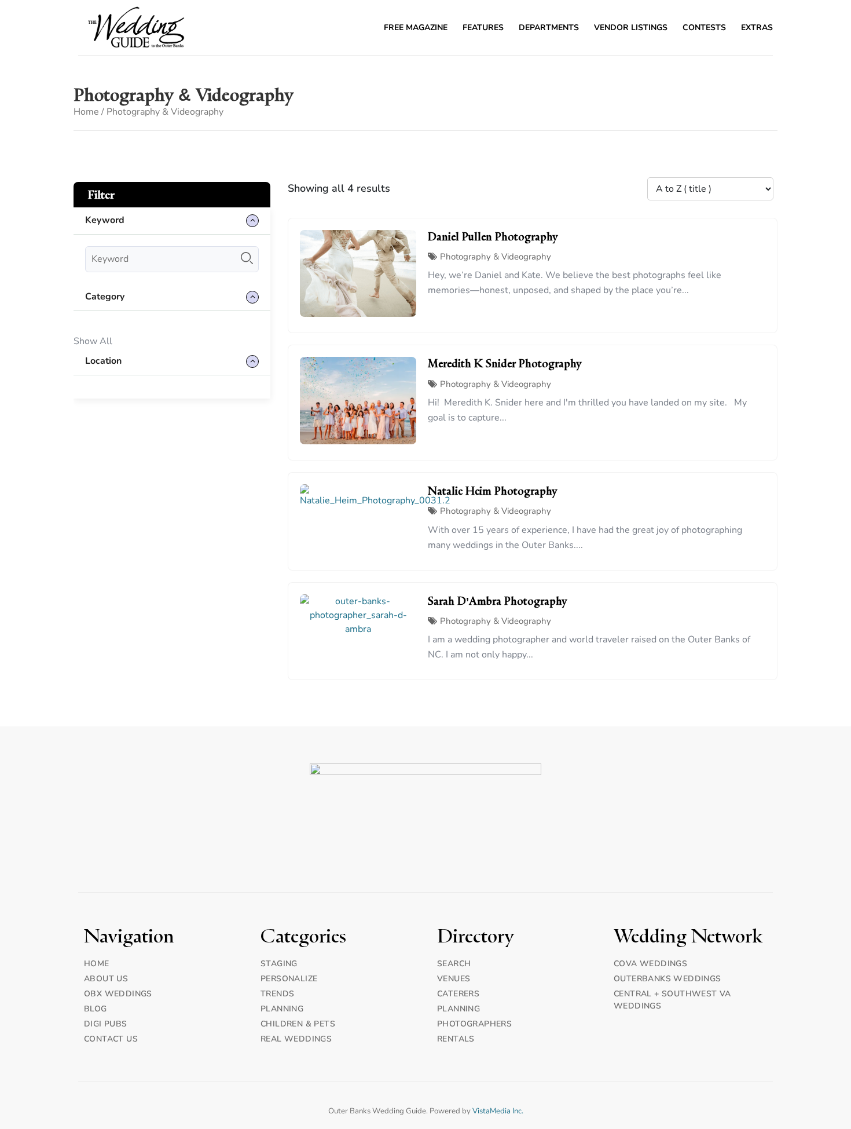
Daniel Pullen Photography (493, 237)
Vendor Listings (630, 27)
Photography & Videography (495, 256)
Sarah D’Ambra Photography (497, 601)
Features (483, 27)
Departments (549, 27)
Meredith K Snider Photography (505, 363)
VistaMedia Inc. (497, 1111)
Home (86, 111)
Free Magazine (415, 27)
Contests (704, 27)
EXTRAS (757, 27)
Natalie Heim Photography (492, 491)
